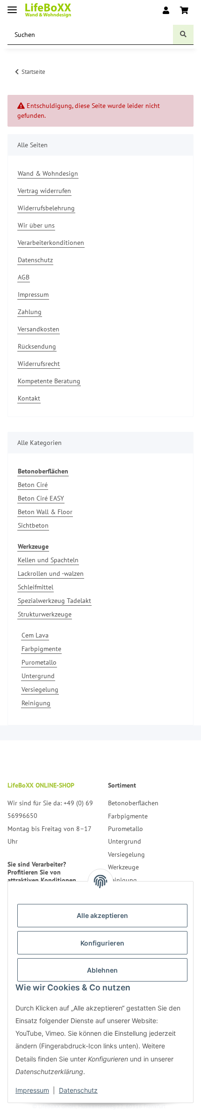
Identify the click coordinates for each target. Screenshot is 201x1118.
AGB (23, 277)
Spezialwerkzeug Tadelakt (54, 600)
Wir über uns (36, 225)
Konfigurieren (102, 943)
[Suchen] (183, 35)
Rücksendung (37, 346)
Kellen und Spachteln (48, 560)
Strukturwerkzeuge (45, 614)
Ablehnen (102, 970)
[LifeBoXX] (48, 10)
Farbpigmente (41, 649)
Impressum (32, 1090)
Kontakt (29, 398)
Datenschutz (78, 1090)
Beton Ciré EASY (41, 498)
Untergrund (38, 676)
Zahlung (30, 312)
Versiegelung (40, 689)
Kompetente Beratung (49, 381)
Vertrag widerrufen (44, 190)
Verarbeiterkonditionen (51, 242)
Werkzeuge (123, 867)
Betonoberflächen (133, 803)
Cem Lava (35, 635)
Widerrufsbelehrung (46, 208)
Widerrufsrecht (39, 363)
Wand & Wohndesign (48, 173)
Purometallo (39, 662)
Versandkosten (38, 329)
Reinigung (36, 703)
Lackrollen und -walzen (51, 573)
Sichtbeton (33, 525)
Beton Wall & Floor (45, 512)
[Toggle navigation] (12, 6)
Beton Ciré (33, 484)
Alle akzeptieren (102, 915)
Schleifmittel (35, 587)
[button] (166, 10)
